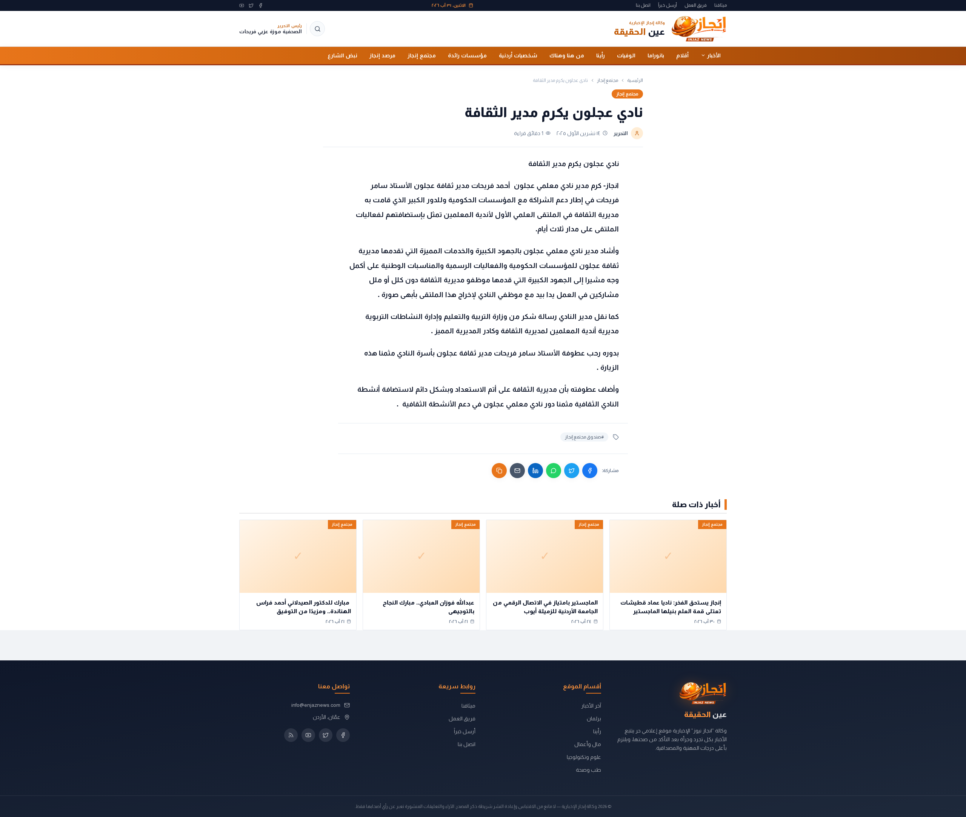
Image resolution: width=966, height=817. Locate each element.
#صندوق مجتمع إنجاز (584, 437)
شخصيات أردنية (518, 55)
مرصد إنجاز (382, 55)
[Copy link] (499, 470)
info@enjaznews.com (315, 705)
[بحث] (317, 28)
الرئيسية (635, 80)
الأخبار (714, 55)
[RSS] (291, 735)
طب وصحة (588, 770)
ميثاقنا (720, 5)
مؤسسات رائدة (467, 55)
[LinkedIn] (535, 470)
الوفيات (626, 55)
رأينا (600, 55)
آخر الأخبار (591, 706)
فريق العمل (696, 5)
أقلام (682, 55)
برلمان (594, 718)
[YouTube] (241, 5)
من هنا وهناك (566, 55)
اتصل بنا (643, 5)
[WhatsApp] (553, 470)
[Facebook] (260, 5)
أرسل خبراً (667, 5)
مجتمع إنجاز (422, 55)
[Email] (517, 470)
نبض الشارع (342, 55)
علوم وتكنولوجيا (584, 757)
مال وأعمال (587, 744)
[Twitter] (251, 5)
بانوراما (656, 55)
